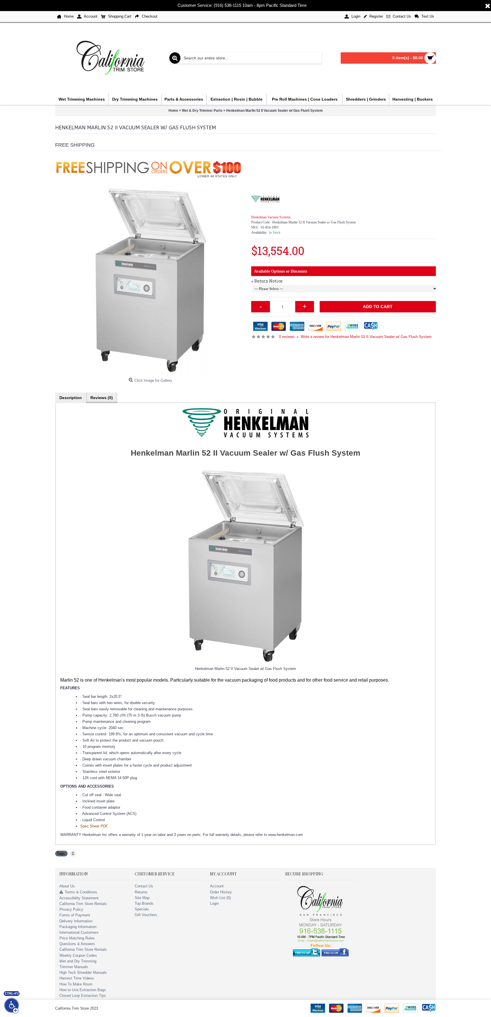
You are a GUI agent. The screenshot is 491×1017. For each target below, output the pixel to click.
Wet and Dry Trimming (77, 961)
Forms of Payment (74, 915)
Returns (141, 892)
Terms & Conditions (81, 892)
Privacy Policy (71, 909)
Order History (221, 892)
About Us (67, 886)
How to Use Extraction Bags (82, 990)
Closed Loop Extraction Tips (82, 995)
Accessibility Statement (79, 898)
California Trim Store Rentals (83, 904)
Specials (142, 909)
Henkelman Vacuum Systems (271, 217)
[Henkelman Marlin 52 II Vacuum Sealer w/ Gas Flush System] (150, 280)
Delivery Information (75, 921)
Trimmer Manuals (73, 967)
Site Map (142, 898)
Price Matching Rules (77, 938)
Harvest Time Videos (76, 978)
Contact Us (144, 886)
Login (214, 903)
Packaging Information (77, 927)
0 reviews (287, 337)
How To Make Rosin (75, 984)
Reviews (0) (101, 397)
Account (217, 886)
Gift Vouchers (146, 915)
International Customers (79, 932)
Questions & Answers (77, 944)
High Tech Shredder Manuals (83, 972)
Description (70, 397)
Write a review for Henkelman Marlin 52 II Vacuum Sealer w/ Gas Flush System (366, 337)
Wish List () (220, 898)
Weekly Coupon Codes (78, 955)
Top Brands (144, 903)
